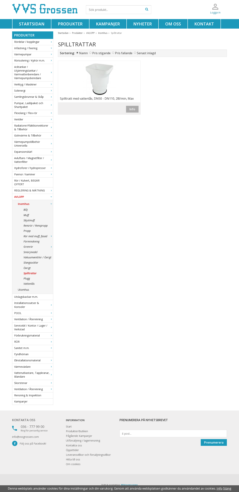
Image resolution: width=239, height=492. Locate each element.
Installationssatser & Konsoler (26, 304)
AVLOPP (19, 197)
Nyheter (142, 24)
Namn (83, 53)
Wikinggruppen (129, 484)
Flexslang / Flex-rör (25, 113)
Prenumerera (214, 442)
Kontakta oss (23, 420)
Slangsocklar (31, 262)
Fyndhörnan (21, 354)
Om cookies (73, 464)
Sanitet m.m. (21, 348)
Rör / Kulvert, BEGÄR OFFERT (27, 182)
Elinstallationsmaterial (27, 360)
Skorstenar (20, 383)
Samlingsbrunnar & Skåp (29, 97)
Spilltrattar (30, 273)
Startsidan (31, 24)
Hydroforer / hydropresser (30, 168)
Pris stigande (101, 53)
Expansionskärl (23, 151)
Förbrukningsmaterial (27, 335)
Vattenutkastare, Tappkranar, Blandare (31, 374)
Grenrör (28, 246)
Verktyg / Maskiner (25, 84)
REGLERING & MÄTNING (29, 190)
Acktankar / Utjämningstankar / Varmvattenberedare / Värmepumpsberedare (27, 72)
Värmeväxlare (22, 366)
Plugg (27, 278)
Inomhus (23, 204)
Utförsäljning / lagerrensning (83, 440)
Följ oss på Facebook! (31, 443)
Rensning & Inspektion (27, 395)
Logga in (215, 12)
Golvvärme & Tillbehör (27, 135)
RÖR (17, 341)
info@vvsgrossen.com (25, 437)
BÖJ (26, 209)
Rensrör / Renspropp (36, 225)
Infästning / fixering (25, 48)
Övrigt (27, 268)
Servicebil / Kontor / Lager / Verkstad (30, 327)
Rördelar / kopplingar (26, 42)
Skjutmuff (29, 220)
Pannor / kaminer (24, 174)
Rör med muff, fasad (35, 236)
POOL (17, 313)
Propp (27, 231)
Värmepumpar (22, 54)
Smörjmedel (31, 252)
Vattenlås (29, 283)
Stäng (227, 488)
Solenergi (19, 90)
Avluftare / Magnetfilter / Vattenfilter (29, 160)
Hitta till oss (73, 459)
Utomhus (23, 289)
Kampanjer (108, 24)
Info (132, 109)
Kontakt (204, 24)
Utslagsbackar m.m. (26, 297)
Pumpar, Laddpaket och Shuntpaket (28, 105)
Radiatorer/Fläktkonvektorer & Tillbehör (31, 127)
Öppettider (72, 450)
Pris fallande (123, 53)
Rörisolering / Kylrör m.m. (29, 60)
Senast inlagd (146, 53)
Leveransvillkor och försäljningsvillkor (88, 454)
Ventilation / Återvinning (28, 319)
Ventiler (18, 119)
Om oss (173, 24)
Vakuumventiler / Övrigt (37, 257)
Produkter (70, 24)
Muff (26, 215)
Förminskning (31, 241)
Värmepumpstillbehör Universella (27, 143)
